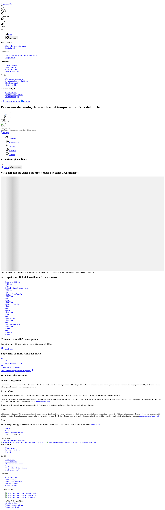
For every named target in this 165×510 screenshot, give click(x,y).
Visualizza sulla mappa (12, 102)
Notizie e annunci (11, 83)
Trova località (8, 349)
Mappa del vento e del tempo (15, 46)
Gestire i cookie (10, 85)
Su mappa (5, 133)
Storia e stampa (10, 67)
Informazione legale (12, 97)
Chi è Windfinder (11, 69)
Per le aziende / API (12, 71)
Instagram (32, 495)
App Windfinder (11, 65)
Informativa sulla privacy (14, 95)
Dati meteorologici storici (14, 79)
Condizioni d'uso (11, 93)
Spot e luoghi (10, 48)
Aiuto (10, 35)
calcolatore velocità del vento (149, 416)
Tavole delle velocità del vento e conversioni (21, 56)
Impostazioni (13, 38)
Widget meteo (10, 58)
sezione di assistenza (43, 401)
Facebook (26, 102)
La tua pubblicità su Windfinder (16, 81)
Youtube (32, 497)
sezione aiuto (95, 425)
